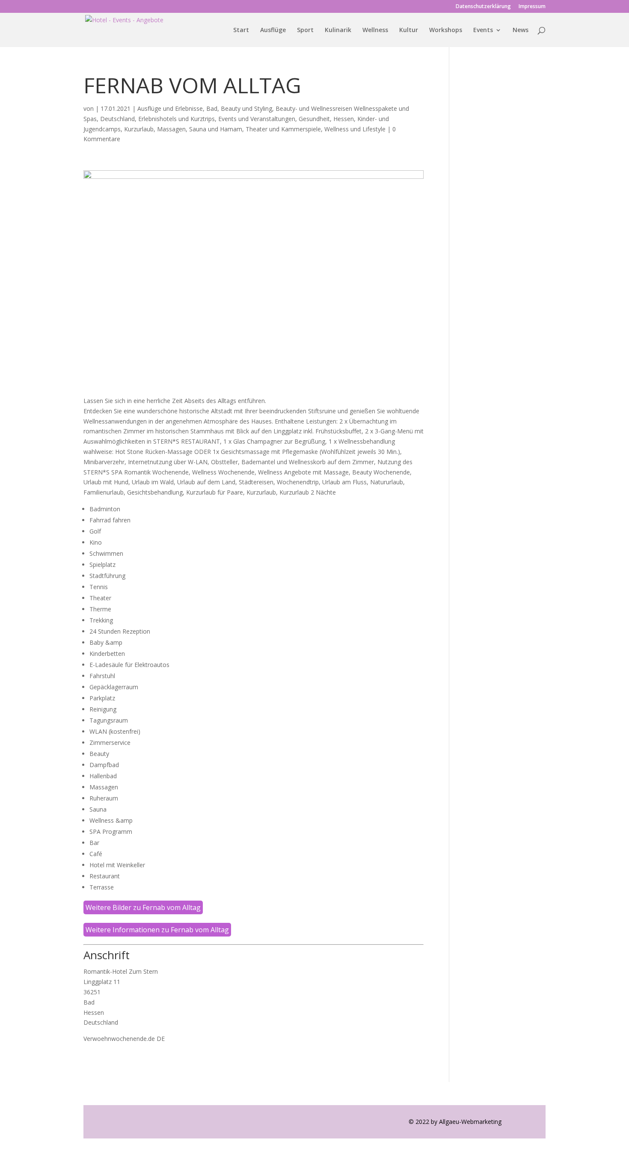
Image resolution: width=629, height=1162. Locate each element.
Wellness (375, 30)
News (520, 30)
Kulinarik (338, 30)
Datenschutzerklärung (483, 7)
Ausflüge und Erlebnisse (170, 108)
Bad (211, 108)
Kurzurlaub (139, 129)
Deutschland (117, 119)
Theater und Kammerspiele (283, 129)
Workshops (445, 30)
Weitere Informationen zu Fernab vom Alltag (157, 929)
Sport (305, 30)
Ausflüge (273, 30)
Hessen (343, 119)
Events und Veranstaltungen (256, 119)
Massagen (171, 129)
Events (483, 30)
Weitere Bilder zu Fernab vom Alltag (143, 907)
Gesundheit (314, 119)
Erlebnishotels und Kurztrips (176, 119)
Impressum (532, 7)
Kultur (408, 30)
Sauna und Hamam (215, 129)
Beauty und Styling (246, 108)
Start (241, 30)
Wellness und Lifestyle (355, 129)
